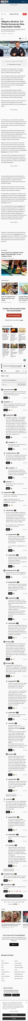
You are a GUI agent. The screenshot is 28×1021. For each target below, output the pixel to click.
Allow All (14, 1018)
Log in (21, 320)
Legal (16, 969)
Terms (2, 978)
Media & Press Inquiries (20, 971)
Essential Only (14, 1014)
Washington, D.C (19, 234)
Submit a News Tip (19, 978)
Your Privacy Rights (19, 967)
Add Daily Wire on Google (15, 64)
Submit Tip (14, 944)
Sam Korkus (3, 33)
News (2, 960)
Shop (2, 965)
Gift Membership (18, 965)
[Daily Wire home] (14, 14)
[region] (14, 1010)
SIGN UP (24, 14)
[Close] (25, 1002)
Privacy (3, 980)
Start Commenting (14, 315)
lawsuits (21, 206)
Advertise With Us (5, 971)
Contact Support (18, 963)
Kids (2, 967)
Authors (3, 974)
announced (4, 181)
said (21, 85)
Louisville (3, 236)
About (2, 969)
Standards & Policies (19, 976)
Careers (16, 960)
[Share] (25, 38)
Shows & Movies (5, 963)
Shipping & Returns (19, 974)
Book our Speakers (5, 976)
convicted (3, 195)
